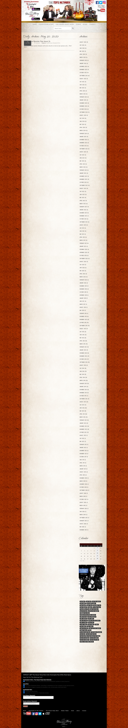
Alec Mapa (82, 601)
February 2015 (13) (84, 346)
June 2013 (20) (83, 407)
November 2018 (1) (84, 295)
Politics (96, 624)
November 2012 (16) (84, 429)
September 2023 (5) (84, 148)
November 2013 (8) (84, 392)
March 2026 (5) (83, 57)
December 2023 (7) (84, 139)
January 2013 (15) (84, 423)
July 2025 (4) (83, 81)
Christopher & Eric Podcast (36, 710)
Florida (81, 609)
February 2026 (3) (84, 60)
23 (97, 555)
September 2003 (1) (84, 517)
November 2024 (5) (84, 106)
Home (35, 24)
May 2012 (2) (83, 441)
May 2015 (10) (83, 337)
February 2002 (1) (84, 520)
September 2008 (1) (84, 490)
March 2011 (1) (83, 465)
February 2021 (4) (84, 243)
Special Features (83, 630)
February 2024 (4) (84, 133)
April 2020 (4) (83, 273)
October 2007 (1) (84, 499)
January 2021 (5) (84, 246)
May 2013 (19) (83, 410)
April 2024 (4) (83, 127)
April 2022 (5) (83, 200)
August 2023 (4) (84, 151)
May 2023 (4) (83, 160)
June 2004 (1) (83, 511)
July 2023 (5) (83, 154)
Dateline (89, 607)
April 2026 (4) (83, 54)
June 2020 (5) (83, 267)
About (78, 710)
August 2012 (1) (84, 435)
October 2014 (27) (84, 359)
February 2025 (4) (84, 96)
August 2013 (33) (84, 401)
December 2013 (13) (84, 389)
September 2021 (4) (84, 221)
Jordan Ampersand (92, 616)
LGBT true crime (83, 620)
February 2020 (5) (84, 279)
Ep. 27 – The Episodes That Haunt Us (37, 41)
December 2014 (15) (84, 353)
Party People (91, 624)
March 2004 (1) (83, 514)
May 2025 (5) (83, 87)
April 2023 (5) (83, 164)
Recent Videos (65, 710)
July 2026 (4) (83, 45)
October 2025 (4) (84, 72)
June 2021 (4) (83, 231)
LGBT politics (90, 618)
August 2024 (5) (84, 115)
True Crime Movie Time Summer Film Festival (90, 636)
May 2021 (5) (83, 234)
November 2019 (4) (84, 289)
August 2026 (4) (84, 42)
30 (97, 558)
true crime (82, 634)
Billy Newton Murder (91, 603)
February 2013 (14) (84, 420)
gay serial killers (94, 609)
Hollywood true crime (84, 613)
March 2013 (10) (84, 417)
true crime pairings (84, 638)
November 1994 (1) (84, 529)
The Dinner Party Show (65, 24)
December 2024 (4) (84, 103)
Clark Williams (83, 607)
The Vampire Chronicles (96, 632)
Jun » (84, 560)
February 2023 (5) (84, 170)
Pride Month (82, 626)
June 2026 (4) (83, 48)
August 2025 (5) (84, 78)
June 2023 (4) (83, 157)
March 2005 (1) (83, 505)
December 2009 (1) (84, 478)
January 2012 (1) (84, 447)
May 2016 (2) (83, 310)
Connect (92, 24)
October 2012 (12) (84, 432)
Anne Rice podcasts (96, 601)
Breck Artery (82, 605)
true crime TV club (94, 639)
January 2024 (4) (84, 136)
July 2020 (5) (83, 264)
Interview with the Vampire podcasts (87, 615)
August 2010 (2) (84, 471)
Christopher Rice (97, 605)
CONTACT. (26, 675)
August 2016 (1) (83, 307)
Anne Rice (88, 601)
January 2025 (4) (84, 100)
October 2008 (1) (84, 487)
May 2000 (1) (83, 526)
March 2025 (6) (83, 93)
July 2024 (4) (83, 118)
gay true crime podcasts (93, 611)
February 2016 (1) (84, 313)
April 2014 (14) (83, 377)
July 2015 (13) (83, 331)
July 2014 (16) (83, 368)
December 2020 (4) (84, 249)
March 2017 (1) (83, 304)
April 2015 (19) (83, 340)
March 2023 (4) (83, 167)
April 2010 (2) (83, 474)
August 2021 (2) (84, 225)
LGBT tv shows (83, 622)
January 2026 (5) (84, 63)
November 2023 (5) (84, 142)
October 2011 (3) (84, 456)
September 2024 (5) (84, 112)
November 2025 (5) (84, 69)
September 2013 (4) (84, 398)
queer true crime (83, 628)
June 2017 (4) (83, 301)
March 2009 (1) (83, 481)
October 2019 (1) (84, 292)
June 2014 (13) (83, 371)
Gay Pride (87, 609)
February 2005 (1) (84, 508)
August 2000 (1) (84, 523)
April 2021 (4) (83, 237)
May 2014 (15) (83, 374)
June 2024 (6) (83, 121)
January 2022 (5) (84, 209)
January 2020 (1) (84, 282)
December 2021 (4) (84, 212)
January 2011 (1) (83, 468)
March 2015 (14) (84, 343)
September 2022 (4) (85, 185)
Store (85, 24)
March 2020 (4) (84, 276)
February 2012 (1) (84, 444)
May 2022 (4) (83, 197)
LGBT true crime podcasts (94, 620)
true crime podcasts (84, 639)
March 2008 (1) (83, 496)
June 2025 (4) (83, 84)
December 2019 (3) (84, 285)
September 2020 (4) (85, 258)
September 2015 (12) (85, 325)
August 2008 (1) (84, 493)
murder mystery (83, 624)
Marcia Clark (90, 622)
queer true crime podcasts (94, 628)
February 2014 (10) (84, 383)
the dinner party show (85, 632)
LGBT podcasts (83, 618)
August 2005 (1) (84, 502)
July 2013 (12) (83, 404)
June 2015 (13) (83, 334)
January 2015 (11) (84, 349)
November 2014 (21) (84, 356)
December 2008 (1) (84, 484)
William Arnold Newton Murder (86, 641)
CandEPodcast (49, 42)
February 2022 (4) (84, 206)
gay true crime (83, 611)
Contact (84, 710)
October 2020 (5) (84, 255)
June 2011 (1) (83, 459)
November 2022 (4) (84, 179)
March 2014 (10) (84, 380)
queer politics (90, 626)
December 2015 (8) (84, 316)
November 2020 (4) (84, 252)
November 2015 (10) (84, 319)
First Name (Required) (29, 695)
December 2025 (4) (84, 66)
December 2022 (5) (84, 176)
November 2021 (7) (84, 215)
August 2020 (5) (84, 261)
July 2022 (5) (83, 191)
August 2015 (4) (84, 328)
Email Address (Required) (30, 701)
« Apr (81, 560)
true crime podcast (94, 638)
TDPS (90, 630)
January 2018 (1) (84, 298)
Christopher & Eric (46, 24)
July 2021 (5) (83, 228)
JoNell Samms (83, 616)
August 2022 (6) (84, 188)
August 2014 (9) (84, 365)
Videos (78, 24)
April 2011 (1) (83, 462)
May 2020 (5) (83, 270)
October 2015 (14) (84, 322)
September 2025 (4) (84, 75)
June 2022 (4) (83, 194)
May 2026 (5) (83, 51)
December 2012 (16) (84, 426)
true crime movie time (91, 634)
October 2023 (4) (84, 145)
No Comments (37, 42)
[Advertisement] (64, 658)
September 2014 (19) (85, 362)
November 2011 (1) (84, 453)
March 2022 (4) (84, 203)
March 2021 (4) (83, 240)
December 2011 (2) (84, 450)
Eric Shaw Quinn (96, 607)
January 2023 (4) (84, 173)
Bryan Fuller (89, 605)
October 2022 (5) (84, 182)
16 (97, 553)
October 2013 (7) (84, 395)
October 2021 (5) (84, 218)
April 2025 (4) (83, 90)
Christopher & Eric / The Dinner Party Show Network (37, 679)
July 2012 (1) (83, 438)
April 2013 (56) (83, 414)
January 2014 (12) (84, 386)
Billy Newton (82, 603)
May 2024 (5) (83, 124)
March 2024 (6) (83, 130)
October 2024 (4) (84, 109)
